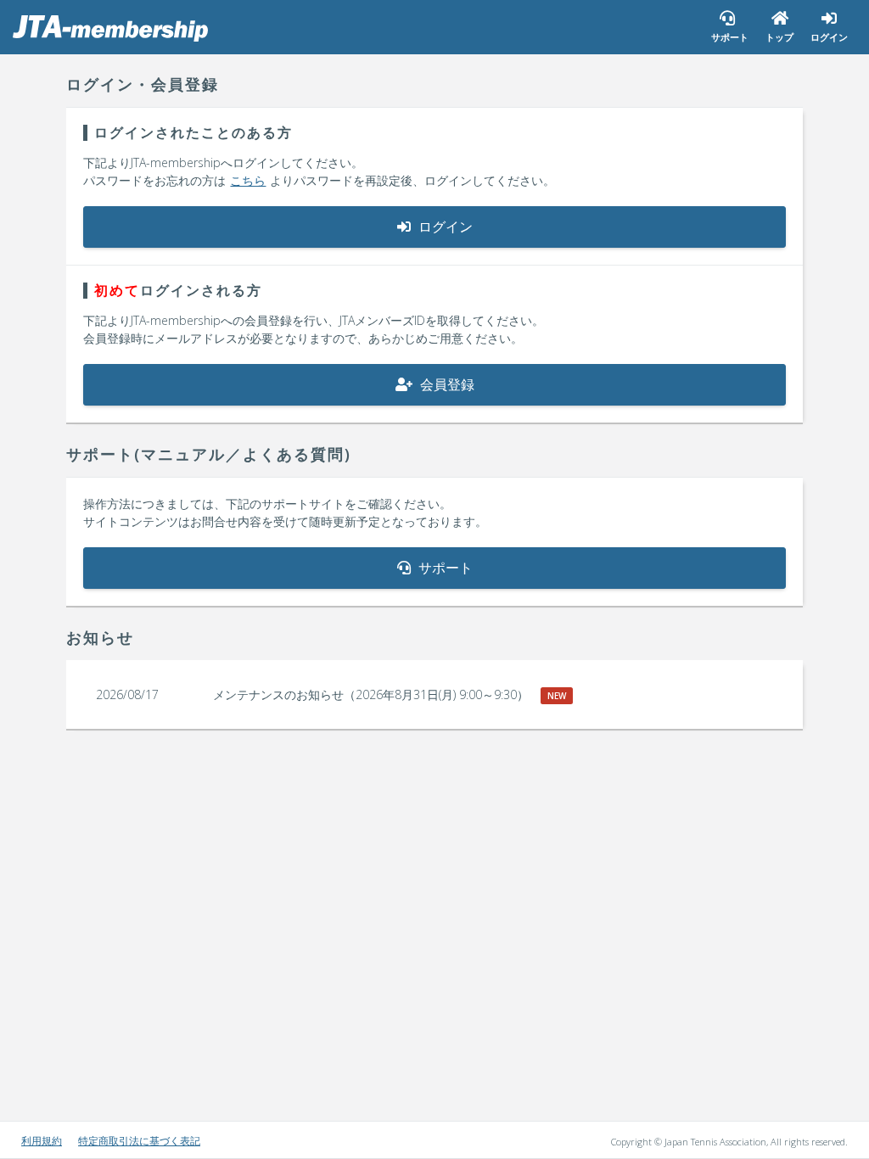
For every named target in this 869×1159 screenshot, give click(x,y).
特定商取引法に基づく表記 (139, 1141)
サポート (444, 567)
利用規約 (41, 1141)
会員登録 (445, 384)
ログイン (444, 226)
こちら (248, 180)
